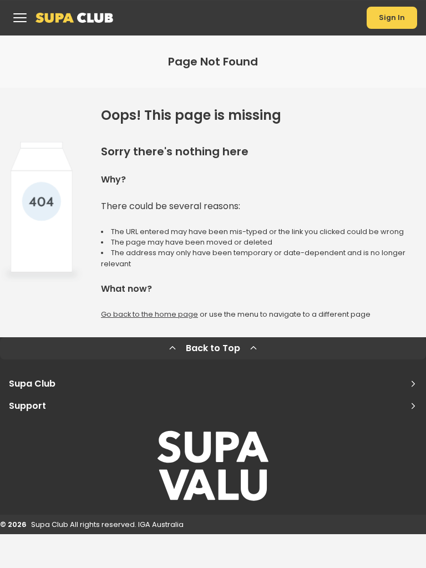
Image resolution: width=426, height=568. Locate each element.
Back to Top (213, 348)
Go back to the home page (149, 314)
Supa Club (32, 383)
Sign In (392, 17)
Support (27, 405)
